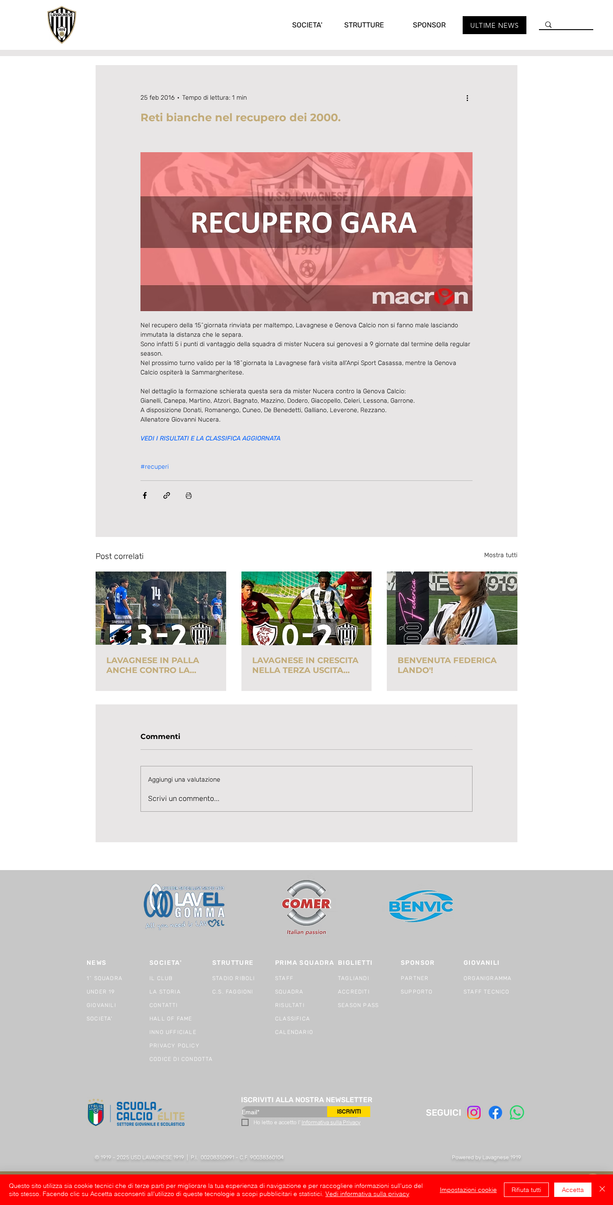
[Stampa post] (188, 495)
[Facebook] (495, 1112)
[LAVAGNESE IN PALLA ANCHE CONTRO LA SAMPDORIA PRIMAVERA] (161, 608)
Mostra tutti (500, 555)
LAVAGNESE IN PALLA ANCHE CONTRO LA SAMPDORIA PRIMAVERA (159, 665)
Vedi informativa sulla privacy (367, 1194)
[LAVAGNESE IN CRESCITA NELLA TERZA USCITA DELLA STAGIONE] (306, 608)
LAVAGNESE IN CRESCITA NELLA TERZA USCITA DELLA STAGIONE (305, 665)
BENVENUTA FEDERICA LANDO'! (447, 665)
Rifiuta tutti (526, 1190)
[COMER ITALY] (306, 908)
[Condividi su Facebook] (144, 495)
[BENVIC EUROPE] (422, 907)
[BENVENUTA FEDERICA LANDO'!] (452, 608)
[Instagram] (474, 1112)
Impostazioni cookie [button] (468, 1190)
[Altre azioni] (467, 97)
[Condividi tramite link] (166, 495)
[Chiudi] (602, 1190)
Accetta (573, 1190)
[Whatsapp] (517, 1112)
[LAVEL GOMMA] (185, 907)
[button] (298, 25)
